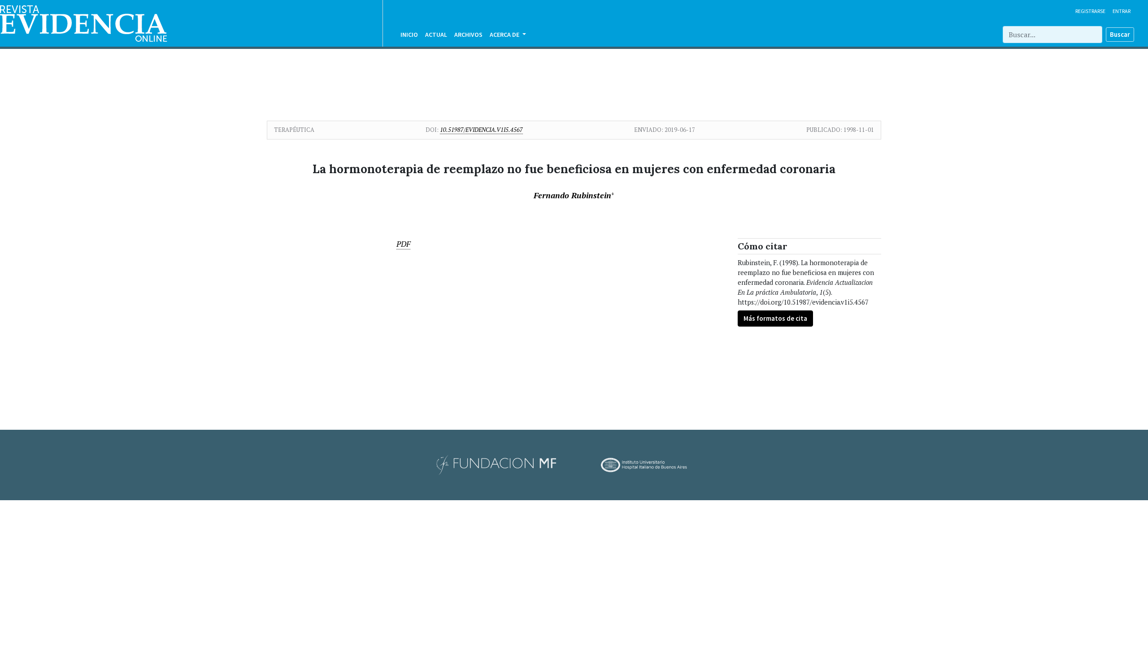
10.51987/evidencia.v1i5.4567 (481, 130)
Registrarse (1090, 11)
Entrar (1122, 11)
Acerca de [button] (505, 35)
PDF (403, 244)
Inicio (409, 35)
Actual (436, 35)
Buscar (1120, 34)
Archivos (468, 35)
